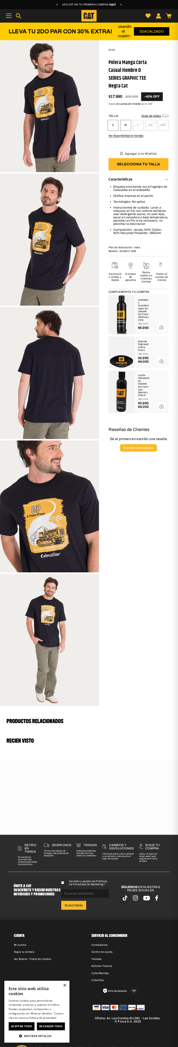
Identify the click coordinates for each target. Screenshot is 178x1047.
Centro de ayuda (101, 951)
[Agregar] (161, 327)
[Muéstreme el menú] (8, 16)
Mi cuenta (20, 944)
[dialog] (36, 1012)
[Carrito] (168, 16)
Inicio (112, 49)
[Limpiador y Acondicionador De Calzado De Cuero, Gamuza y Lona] (122, 314)
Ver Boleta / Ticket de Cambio (32, 959)
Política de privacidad (42, 1018)
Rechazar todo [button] (51, 1026)
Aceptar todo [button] (21, 1026)
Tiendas (96, 959)
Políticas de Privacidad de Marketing (88, 883)
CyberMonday (100, 973)
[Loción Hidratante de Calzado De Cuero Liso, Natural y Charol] (122, 391)
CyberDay (97, 980)
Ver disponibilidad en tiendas (126, 135)
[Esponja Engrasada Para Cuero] (122, 352)
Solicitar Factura (101, 965)
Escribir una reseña (138, 448)
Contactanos (99, 944)
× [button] (64, 985)
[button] (37, 1035)
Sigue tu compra (24, 951)
